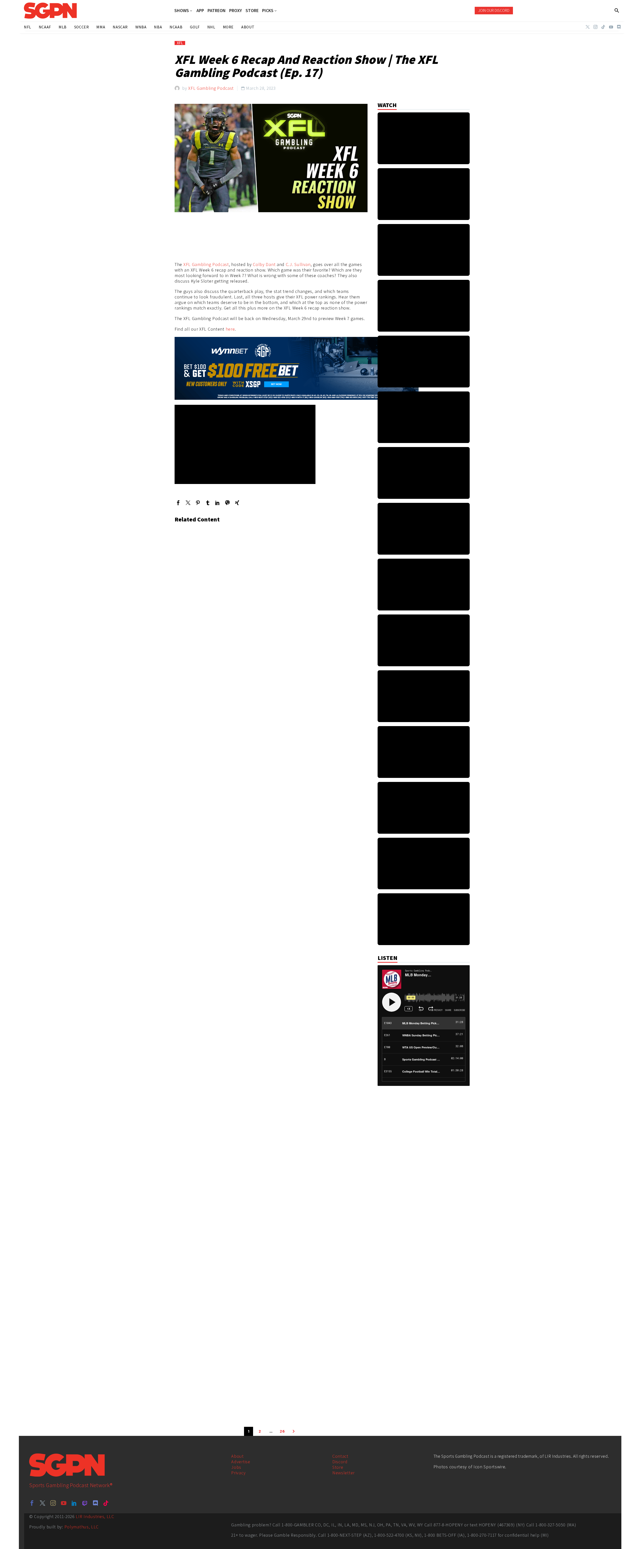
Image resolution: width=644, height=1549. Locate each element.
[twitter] (42, 1503)
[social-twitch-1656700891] (85, 1503)
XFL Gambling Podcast (211, 88)
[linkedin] (74, 1503)
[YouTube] (611, 27)
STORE (252, 10)
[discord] (95, 1503)
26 (282, 1431)
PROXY (235, 10)
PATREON (217, 10)
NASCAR (120, 27)
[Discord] (619, 27)
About (237, 1456)
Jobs (236, 1467)
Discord (340, 1462)
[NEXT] (293, 1431)
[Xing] (237, 502)
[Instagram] (595, 27)
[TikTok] (603, 27)
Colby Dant (264, 264)
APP (200, 10)
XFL (180, 43)
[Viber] (227, 502)
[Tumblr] (207, 502)
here (230, 329)
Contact (340, 1456)
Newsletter (343, 1473)
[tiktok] (106, 1503)
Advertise (240, 1462)
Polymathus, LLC (81, 1527)
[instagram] (53, 1503)
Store (337, 1467)
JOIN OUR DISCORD (493, 10)
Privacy (238, 1473)
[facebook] (32, 1503)
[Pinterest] (197, 502)
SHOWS (181, 10)
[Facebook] (178, 502)
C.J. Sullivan (298, 264)
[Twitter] (588, 27)
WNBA (140, 27)
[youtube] (63, 1503)
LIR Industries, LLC (95, 1516)
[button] (617, 10)
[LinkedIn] (217, 502)
